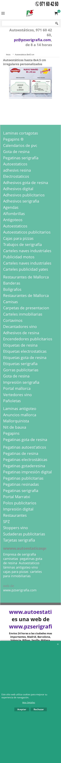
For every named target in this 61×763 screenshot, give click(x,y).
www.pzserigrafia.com (19, 590)
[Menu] (3, 14)
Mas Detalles (28, 702)
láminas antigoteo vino (20, 567)
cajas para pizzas (15, 571)
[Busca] (56, 23)
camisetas (10, 558)
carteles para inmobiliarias (22, 573)
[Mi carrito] (56, 13)
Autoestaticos (29, 563)
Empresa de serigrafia (19, 554)
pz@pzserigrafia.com (32, 39)
